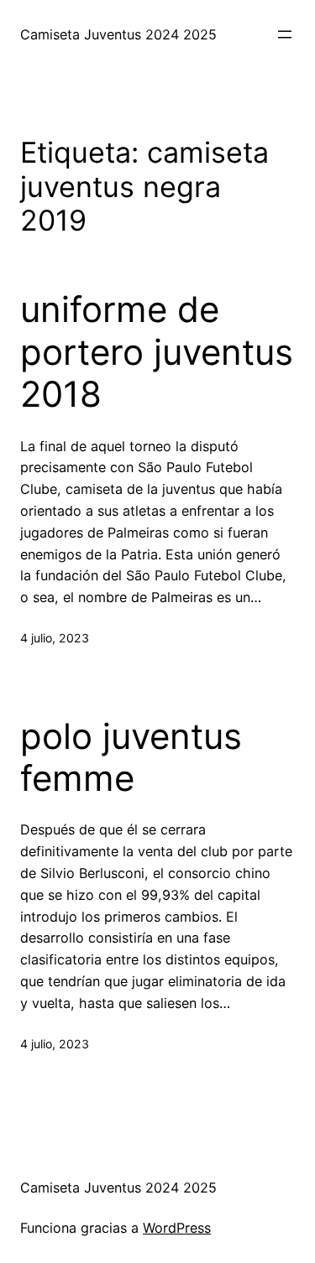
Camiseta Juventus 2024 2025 (118, 34)
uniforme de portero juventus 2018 (156, 351)
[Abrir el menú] (285, 34)
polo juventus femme (131, 757)
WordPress (177, 1227)
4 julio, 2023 (54, 638)
